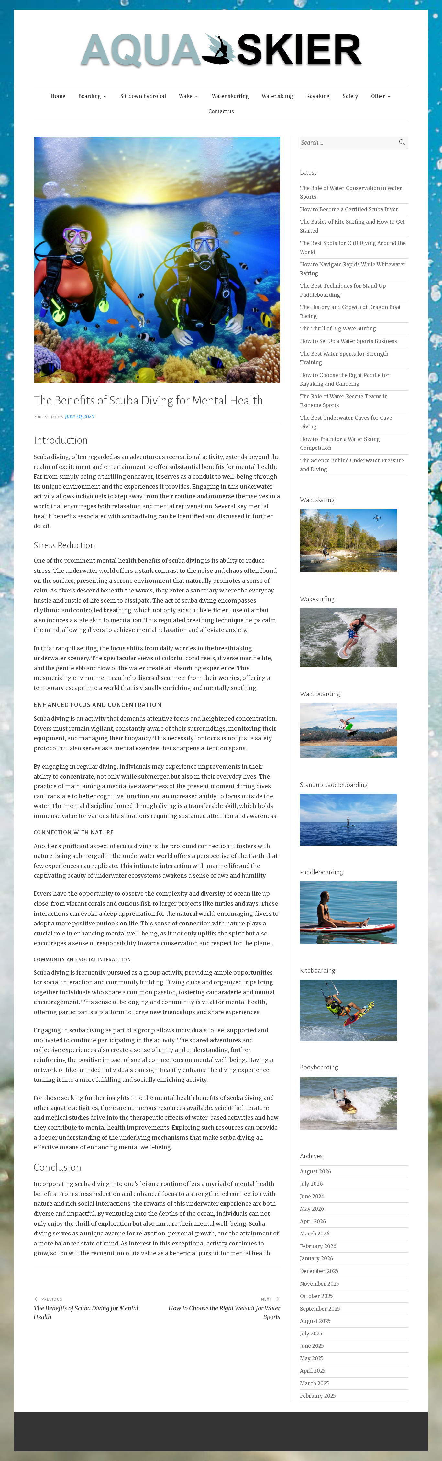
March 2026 (314, 1234)
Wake (186, 96)
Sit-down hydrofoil (143, 96)
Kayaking (318, 96)
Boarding (89, 96)
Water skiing (277, 96)
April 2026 (313, 1221)
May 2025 (312, 1359)
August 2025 (315, 1321)
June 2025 (312, 1346)
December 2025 (319, 1271)
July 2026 (311, 1184)
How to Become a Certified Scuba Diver (349, 209)
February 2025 (318, 1396)
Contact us (221, 111)
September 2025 (320, 1309)
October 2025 (316, 1296)
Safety (350, 96)
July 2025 (311, 1334)
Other (378, 96)
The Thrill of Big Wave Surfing (338, 329)
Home (57, 96)
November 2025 (319, 1284)
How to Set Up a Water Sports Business (348, 341)
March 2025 (314, 1383)
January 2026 (316, 1259)
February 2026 (318, 1246)
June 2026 (312, 1196)
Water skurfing (230, 96)
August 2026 (315, 1171)
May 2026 (312, 1209)
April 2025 (313, 1371)
